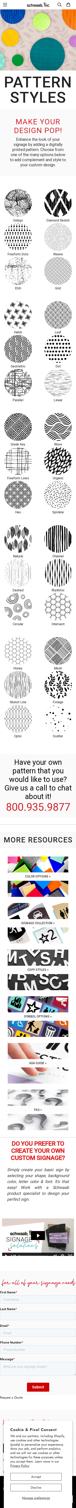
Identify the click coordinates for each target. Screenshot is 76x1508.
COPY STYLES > (38, 969)
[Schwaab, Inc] (38, 4)
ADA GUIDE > (38, 1063)
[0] (68, 4)
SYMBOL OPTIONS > (38, 1016)
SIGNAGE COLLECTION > (38, 923)
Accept (36, 1476)
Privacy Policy (19, 1465)
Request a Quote (11, 1397)
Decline (36, 1487)
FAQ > (38, 1109)
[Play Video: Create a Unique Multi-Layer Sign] (38, 1235)
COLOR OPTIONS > (38, 876)
